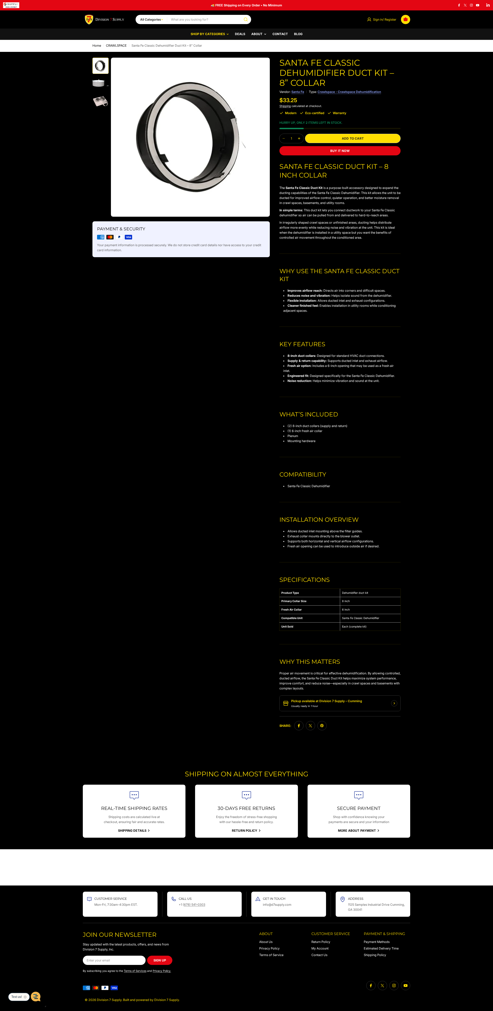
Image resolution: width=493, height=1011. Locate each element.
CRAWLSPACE (116, 45)
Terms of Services (135, 970)
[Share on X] (310, 725)
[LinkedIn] (488, 5)
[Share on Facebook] (299, 725)
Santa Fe (297, 92)
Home (96, 45)
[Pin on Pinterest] (322, 725)
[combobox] (193, 19)
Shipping (285, 106)
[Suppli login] (11, 5)
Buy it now (340, 151)
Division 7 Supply (109, 1000)
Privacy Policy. (162, 970)
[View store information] (394, 703)
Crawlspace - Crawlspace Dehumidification (349, 92)
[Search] (245, 19)
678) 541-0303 (194, 905)
